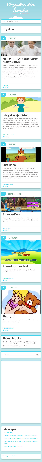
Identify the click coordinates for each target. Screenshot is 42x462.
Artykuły (6, 85)
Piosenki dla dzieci (9, 135)
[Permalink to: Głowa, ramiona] (21, 154)
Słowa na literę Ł (8, 432)
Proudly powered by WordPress (11, 456)
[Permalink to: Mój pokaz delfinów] (21, 204)
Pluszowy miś (8, 316)
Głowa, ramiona (9, 165)
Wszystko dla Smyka (20, 7)
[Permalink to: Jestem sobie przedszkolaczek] (21, 252)
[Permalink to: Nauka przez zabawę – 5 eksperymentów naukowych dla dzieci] (21, 48)
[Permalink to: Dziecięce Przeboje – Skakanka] (21, 104)
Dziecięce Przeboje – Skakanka (16, 115)
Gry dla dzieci (7, 228)
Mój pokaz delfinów (11, 215)
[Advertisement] (17, 392)
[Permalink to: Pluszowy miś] (21, 302)
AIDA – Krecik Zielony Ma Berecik (13, 446)
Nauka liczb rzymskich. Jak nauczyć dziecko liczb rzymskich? (20, 435)
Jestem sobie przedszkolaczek (15, 266)
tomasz (6, 87)
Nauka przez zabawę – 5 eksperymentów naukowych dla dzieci (20, 60)
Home (4, 21)
